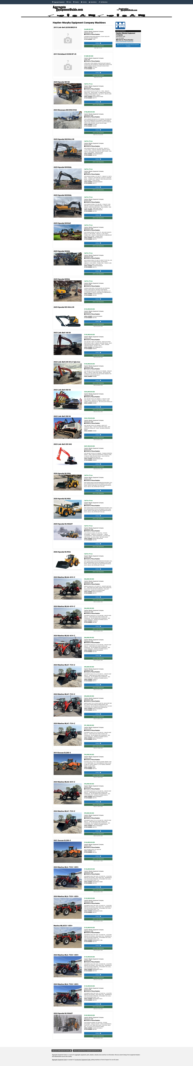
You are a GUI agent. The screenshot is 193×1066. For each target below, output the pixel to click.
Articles (85, 2)
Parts (69, 2)
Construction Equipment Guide (82, 1059)
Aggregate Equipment (59, 2)
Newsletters (93, 2)
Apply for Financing (98, 46)
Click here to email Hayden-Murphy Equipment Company (129, 45)
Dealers (77, 2)
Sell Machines (104, 2)
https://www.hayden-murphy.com (124, 41)
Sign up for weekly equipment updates (61, 1050)
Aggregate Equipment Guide (59, 1059)
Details (97, 43)
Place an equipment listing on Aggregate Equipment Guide (86, 1050)
